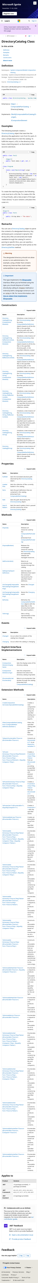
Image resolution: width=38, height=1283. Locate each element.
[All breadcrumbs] (3, 36)
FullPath (5, 477)
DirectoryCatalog (8, 133)
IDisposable (26, 280)
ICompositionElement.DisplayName (7, 665)
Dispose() (5, 528)
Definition (6, 50)
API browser (11, 36)
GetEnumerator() (7, 561)
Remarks (6, 55)
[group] (19, 98)
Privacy (13, 1275)
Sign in (34, 21)
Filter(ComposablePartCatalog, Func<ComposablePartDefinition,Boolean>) (12, 724)
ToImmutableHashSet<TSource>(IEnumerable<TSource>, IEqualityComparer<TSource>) (13, 970)
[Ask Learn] (25, 36)
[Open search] (29, 21)
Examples (6, 52)
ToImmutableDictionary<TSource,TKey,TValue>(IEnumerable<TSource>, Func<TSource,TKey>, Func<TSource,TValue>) (13, 900)
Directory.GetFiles (8, 247)
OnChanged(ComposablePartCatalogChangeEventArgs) (10, 586)
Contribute (5, 1275)
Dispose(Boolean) (8, 545)
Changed (31, 584)
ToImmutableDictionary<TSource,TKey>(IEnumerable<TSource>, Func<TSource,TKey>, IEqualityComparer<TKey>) (12, 924)
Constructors (7, 57)
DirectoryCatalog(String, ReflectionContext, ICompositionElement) (8, 340)
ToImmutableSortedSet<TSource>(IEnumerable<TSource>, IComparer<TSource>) (13, 1130)
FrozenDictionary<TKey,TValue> (31, 756)
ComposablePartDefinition (25, 324)
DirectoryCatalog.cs (13, 82)
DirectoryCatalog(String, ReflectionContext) (8, 356)
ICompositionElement (19, 120)
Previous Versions (18, 1272)
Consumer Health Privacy (10, 1277)
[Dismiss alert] (34, 3)
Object (13, 104)
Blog (27, 1272)
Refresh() (5, 600)
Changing (31, 592)
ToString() (5, 613)
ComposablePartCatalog (20, 107)
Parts (4, 490)
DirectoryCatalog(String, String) (7, 432)
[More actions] (34, 36)
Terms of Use (26, 1277)
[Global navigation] (2, 21)
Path (3, 500)
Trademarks (5, 1280)
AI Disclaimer (6, 1272)
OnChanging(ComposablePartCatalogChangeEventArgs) (10, 594)
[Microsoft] (19, 21)
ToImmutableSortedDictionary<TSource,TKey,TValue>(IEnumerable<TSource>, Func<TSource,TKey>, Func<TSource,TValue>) (13, 1107)
